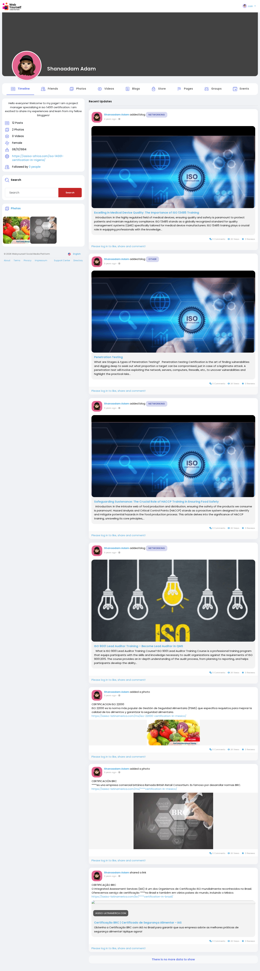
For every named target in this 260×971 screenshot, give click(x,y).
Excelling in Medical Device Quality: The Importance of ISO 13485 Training (146, 213)
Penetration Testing (108, 357)
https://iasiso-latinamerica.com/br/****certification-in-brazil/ (132, 896)
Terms (17, 260)
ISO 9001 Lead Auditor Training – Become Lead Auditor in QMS (138, 646)
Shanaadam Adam (71, 68)
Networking (156, 114)
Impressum (41, 260)
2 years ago (110, 119)
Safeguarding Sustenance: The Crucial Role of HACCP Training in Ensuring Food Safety (156, 502)
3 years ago (110, 263)
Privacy (27, 260)
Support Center (62, 260)
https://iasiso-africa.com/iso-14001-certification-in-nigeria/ (37, 158)
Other (152, 259)
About (7, 260)
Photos (16, 208)
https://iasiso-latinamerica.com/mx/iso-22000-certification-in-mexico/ (139, 716)
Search (70, 192)
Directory (78, 260)
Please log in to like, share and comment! (118, 246)
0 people (35, 167)
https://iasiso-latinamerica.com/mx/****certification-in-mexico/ (134, 789)
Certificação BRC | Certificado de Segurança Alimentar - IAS (138, 923)
